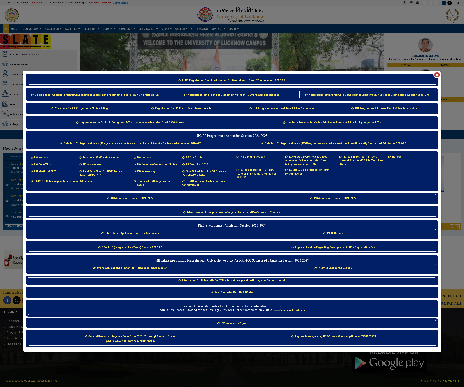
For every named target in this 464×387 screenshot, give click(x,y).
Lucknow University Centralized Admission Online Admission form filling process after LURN (306, 160)
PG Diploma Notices (252, 156)
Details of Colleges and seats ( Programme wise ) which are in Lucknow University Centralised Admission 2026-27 (132, 143)
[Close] (437, 74)
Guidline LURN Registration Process (152, 183)
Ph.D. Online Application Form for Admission (132, 233)
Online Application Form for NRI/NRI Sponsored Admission (132, 267)
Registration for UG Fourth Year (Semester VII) (183, 108)
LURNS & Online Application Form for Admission (63, 181)
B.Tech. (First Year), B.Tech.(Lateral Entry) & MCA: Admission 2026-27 (257, 173)
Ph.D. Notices (335, 233)
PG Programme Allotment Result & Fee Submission (386, 108)
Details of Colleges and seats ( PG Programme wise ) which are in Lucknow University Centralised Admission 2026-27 (335, 143)
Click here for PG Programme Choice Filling (81, 108)
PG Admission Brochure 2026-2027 (335, 198)
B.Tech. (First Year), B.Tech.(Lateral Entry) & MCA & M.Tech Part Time (361, 160)
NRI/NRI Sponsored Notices (335, 267)
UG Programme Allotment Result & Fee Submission (284, 108)
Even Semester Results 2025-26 (233, 292)
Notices (397, 156)
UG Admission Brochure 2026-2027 (132, 198)
